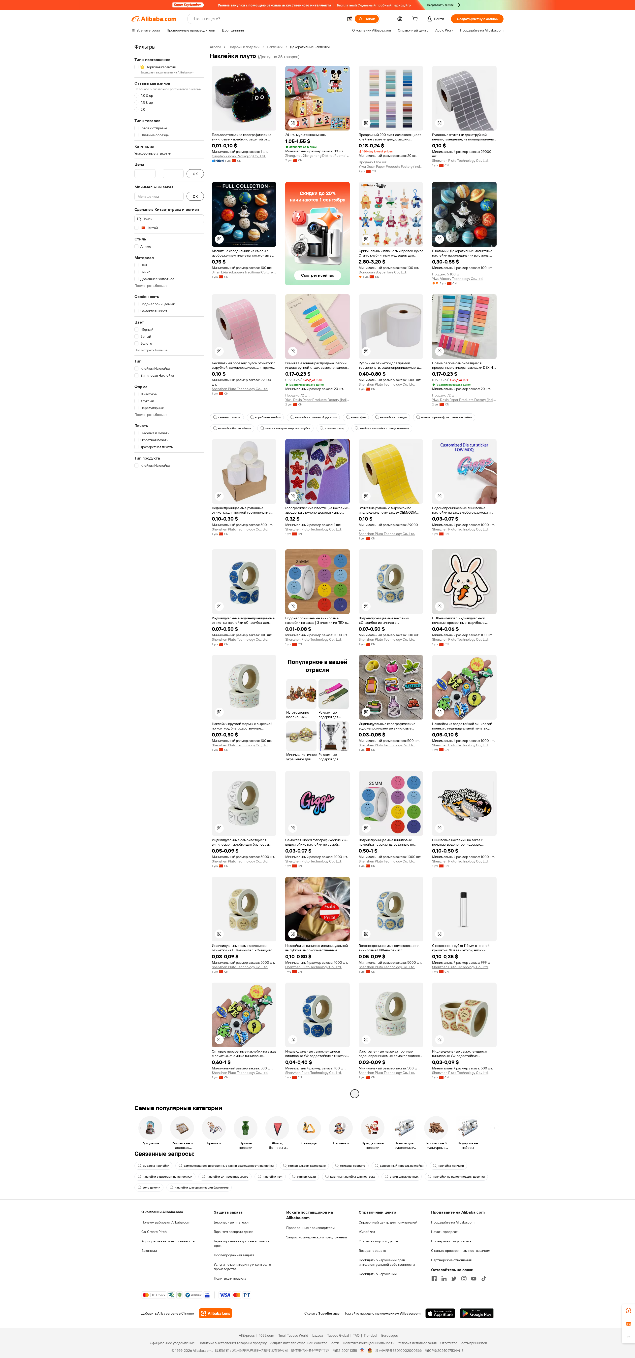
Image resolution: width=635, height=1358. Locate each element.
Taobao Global (338, 1335)
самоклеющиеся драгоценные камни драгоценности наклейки (229, 1165)
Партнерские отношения (451, 1260)
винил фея (358, 417)
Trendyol (370, 1335)
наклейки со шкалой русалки (316, 417)
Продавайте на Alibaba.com (453, 1222)
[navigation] (169, 571)
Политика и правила (230, 1278)
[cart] (416, 20)
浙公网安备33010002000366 (398, 1351)
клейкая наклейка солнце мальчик (384, 428)
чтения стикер (335, 428)
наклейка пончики (451, 1165)
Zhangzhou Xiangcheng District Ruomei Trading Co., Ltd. (317, 156)
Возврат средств (372, 1251)
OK (195, 174)
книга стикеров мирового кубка (287, 428)
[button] (350, 19)
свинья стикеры (229, 417)
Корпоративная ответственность (168, 1241)
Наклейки (275, 47)
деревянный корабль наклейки (401, 1165)
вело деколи (151, 1187)
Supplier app (329, 1313)
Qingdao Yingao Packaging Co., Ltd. (239, 156)
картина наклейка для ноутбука (352, 1176)
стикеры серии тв (352, 1165)
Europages (389, 1335)
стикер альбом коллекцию (307, 1165)
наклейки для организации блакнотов (201, 1187)
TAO (356, 1335)
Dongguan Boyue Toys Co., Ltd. (383, 272)
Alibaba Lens (167, 1313)
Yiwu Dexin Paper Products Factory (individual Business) (391, 166)
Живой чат (367, 1232)
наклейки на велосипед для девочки (459, 1176)
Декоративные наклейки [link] (310, 47)
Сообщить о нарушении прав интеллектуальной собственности (387, 1262)
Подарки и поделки (243, 47)
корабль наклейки (268, 417)
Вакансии (149, 1251)
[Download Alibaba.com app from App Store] (440, 1313)
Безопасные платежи (231, 1222)
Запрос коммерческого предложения (316, 1237)
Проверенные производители (310, 1228)
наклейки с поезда (393, 417)
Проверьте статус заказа (451, 1241)
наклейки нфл (273, 1176)
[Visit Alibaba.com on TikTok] (484, 1279)
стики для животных (404, 1176)
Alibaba (215, 47)
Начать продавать (445, 1232)
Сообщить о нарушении (378, 1274)
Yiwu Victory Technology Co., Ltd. (457, 279)
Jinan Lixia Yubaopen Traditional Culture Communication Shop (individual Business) (244, 272)
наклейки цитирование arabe (227, 1176)
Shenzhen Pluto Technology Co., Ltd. (460, 161)
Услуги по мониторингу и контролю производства (242, 1266)
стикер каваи (306, 1176)
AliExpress (247, 1335)
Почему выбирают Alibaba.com (165, 1222)
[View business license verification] (362, 1350)
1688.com (266, 1335)
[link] (628, 1310)
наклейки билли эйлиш (234, 428)
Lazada (317, 1335)
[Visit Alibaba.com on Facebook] (434, 1279)
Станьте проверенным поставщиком (460, 1251)
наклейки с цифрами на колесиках (167, 1176)
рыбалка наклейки (156, 1165)
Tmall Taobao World (293, 1335)
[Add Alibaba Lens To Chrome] (215, 1313)
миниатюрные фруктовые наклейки (446, 417)
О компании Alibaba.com (162, 1212)
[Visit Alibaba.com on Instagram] (464, 1279)
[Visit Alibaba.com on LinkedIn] (444, 1279)
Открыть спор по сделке (378, 1241)
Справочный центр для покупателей (388, 1222)
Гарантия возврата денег (233, 1232)
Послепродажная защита (234, 1255)
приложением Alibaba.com (397, 1313)
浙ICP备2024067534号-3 (444, 1351)
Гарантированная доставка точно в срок (241, 1243)
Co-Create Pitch (154, 1232)
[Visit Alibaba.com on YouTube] (474, 1279)
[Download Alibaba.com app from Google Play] (477, 1313)
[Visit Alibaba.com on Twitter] (454, 1279)
